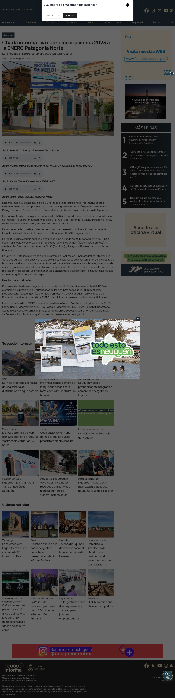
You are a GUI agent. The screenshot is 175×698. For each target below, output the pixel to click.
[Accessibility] (168, 675)
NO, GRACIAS (53, 15)
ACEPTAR (70, 15)
